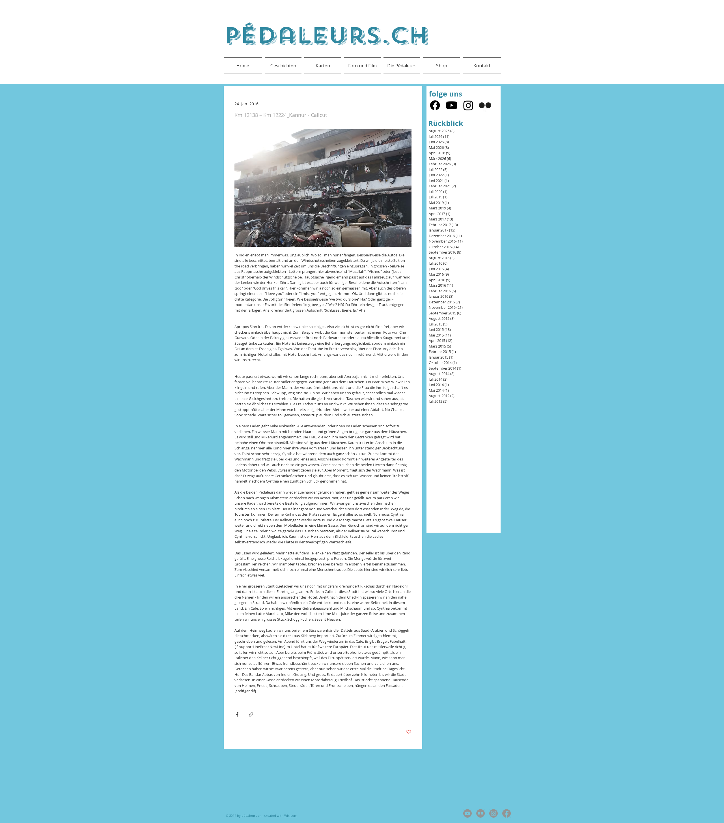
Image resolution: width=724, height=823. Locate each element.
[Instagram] (468, 105)
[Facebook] (434, 105)
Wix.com (290, 815)
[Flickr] (485, 105)
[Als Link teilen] (251, 714)
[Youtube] (451, 105)
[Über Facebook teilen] (237, 714)
